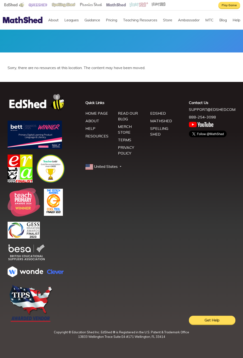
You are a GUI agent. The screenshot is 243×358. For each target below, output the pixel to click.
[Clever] (55, 272)
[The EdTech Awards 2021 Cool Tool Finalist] (53, 214)
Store (167, 20)
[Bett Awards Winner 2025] (35, 147)
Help (90, 128)
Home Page (96, 113)
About (53, 20)
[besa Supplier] (27, 259)
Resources (96, 136)
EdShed (158, 113)
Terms (124, 139)
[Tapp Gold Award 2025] (50, 181)
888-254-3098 (202, 117)
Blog (223, 20)
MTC (209, 20)
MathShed (161, 120)
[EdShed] (44, 102)
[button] (103, 167)
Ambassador (189, 20)
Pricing (111, 20)
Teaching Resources (140, 20)
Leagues (71, 20)
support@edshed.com (212, 109)
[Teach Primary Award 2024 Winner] (24, 215)
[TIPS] (31, 321)
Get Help (212, 320)
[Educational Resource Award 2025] (20, 181)
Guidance (92, 20)
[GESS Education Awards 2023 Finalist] (24, 237)
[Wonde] (25, 275)
